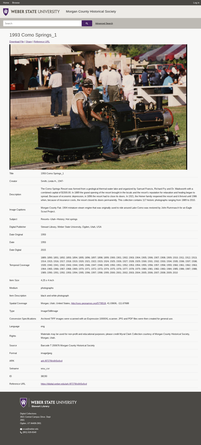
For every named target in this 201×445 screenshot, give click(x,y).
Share (29, 41)
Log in (196, 2)
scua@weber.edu (30, 429)
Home (6, 2)
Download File (16, 41)
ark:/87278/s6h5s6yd (51, 360)
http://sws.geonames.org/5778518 (88, 303)
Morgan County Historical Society (91, 11)
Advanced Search (104, 23)
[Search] (87, 23)
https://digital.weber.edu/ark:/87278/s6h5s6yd (64, 383)
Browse (16, 2)
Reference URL (42, 41)
